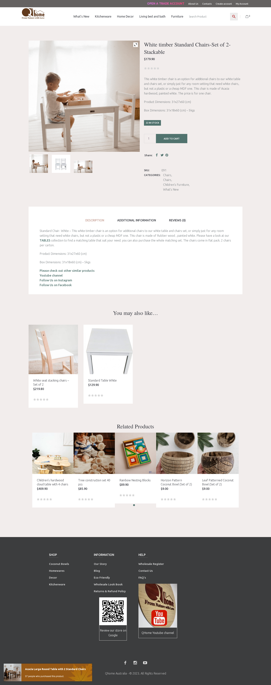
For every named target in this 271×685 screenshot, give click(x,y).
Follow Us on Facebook (56, 285)
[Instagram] (135, 662)
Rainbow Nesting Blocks (135, 480)
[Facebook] (125, 662)
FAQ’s (142, 577)
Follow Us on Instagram (56, 280)
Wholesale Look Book (108, 584)
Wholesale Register (151, 563)
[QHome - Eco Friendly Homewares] (33, 13)
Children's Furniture (176, 184)
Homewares (56, 570)
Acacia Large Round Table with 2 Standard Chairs (55, 669)
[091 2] (61, 164)
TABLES (45, 240)
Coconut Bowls (59, 563)
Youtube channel (51, 275)
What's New (171, 189)
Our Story (100, 563)
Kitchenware (57, 584)
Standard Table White (102, 380)
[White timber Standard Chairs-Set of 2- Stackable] (83, 167)
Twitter (162, 155)
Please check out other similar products (67, 270)
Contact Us (145, 570)
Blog (97, 570)
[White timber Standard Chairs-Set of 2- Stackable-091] (38, 163)
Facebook (157, 155)
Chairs (167, 175)
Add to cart (172, 138)
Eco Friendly (102, 577)
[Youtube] (145, 662)
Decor (53, 577)
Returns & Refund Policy (110, 591)
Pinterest (167, 155)
